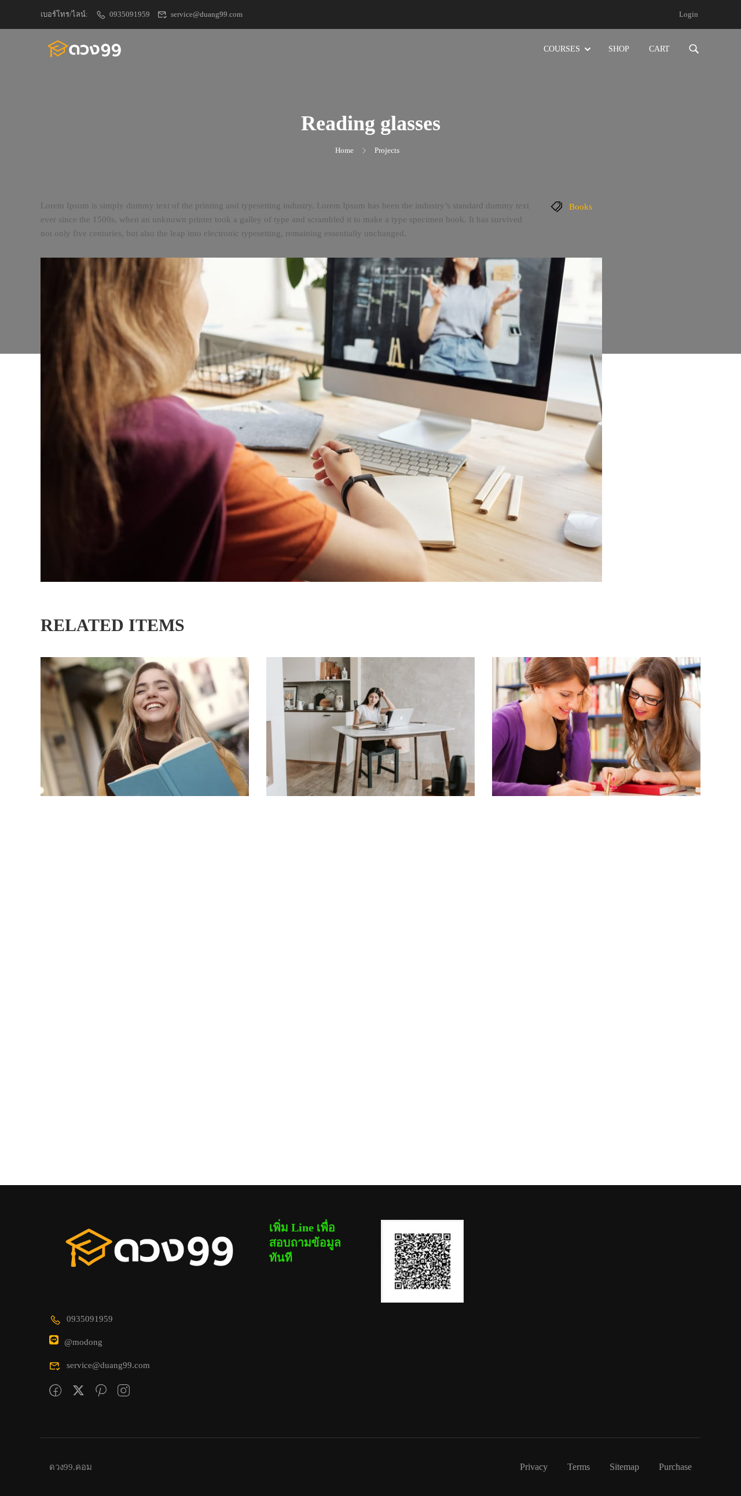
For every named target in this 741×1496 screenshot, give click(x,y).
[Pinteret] (101, 1391)
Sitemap (624, 1467)
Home (344, 150)
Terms (578, 1467)
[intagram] (124, 1391)
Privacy (534, 1467)
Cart (659, 49)
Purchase (675, 1467)
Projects (387, 150)
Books (580, 206)
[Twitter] (78, 1391)
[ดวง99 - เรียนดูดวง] (85, 49)
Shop (618, 49)
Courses (562, 49)
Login (688, 14)
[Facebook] (55, 1391)
